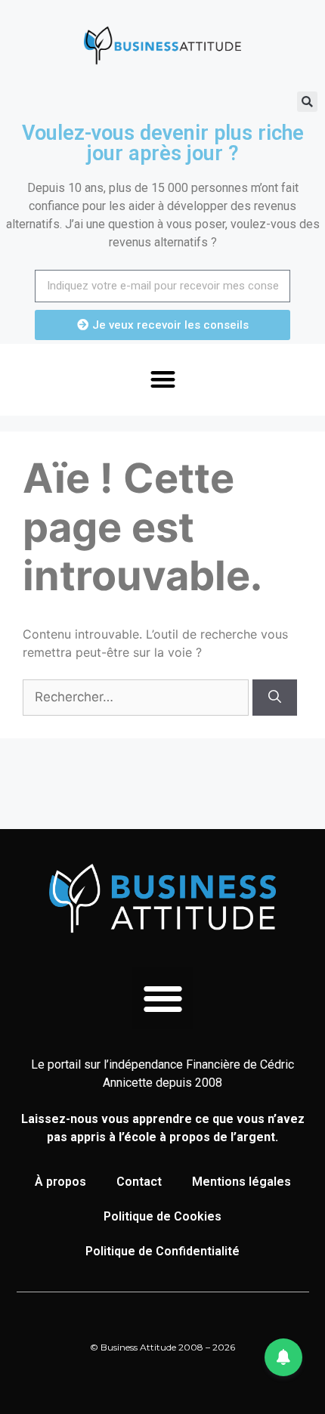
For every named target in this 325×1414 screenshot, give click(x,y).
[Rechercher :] (137, 696)
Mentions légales (241, 1181)
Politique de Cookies (162, 1216)
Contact (139, 1181)
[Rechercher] (274, 697)
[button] (307, 101)
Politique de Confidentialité (162, 1251)
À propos (60, 1181)
